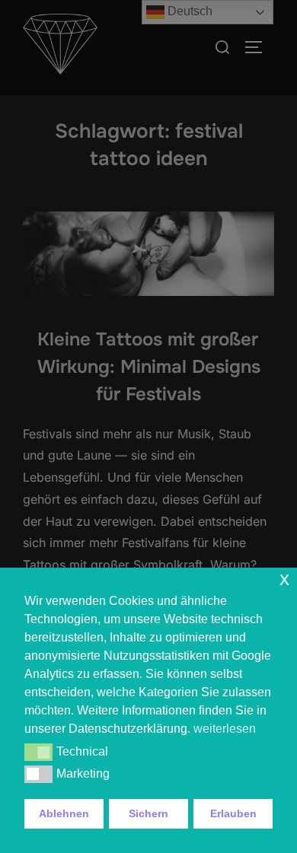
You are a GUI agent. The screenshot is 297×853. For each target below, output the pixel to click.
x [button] (284, 578)
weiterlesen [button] (224, 728)
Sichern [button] (148, 813)
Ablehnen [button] (64, 813)
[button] (38, 751)
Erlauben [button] (233, 813)
